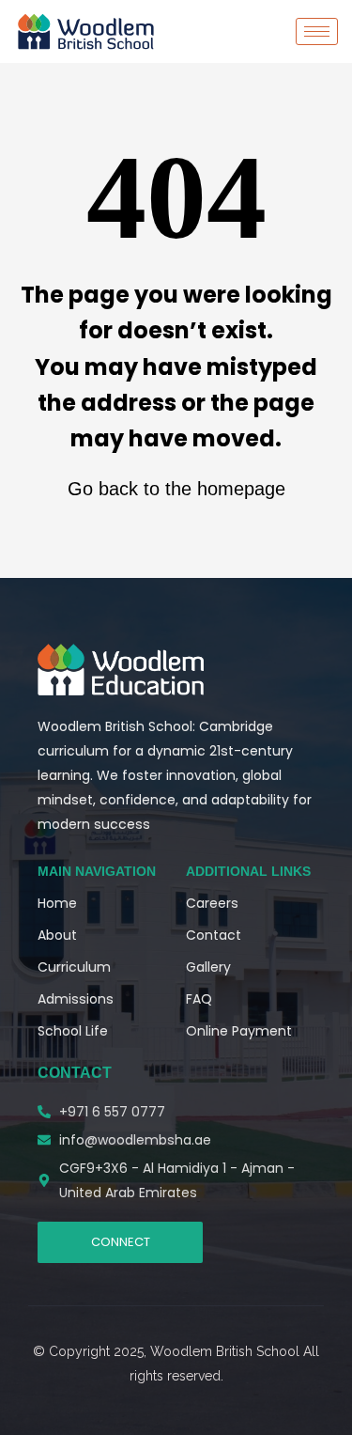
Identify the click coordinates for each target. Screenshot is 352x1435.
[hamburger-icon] (317, 31)
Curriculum (74, 967)
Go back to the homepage (176, 488)
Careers (212, 903)
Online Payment (239, 1031)
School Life (73, 1031)
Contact (213, 935)
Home (57, 903)
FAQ (199, 999)
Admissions (76, 999)
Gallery (208, 967)
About (57, 935)
